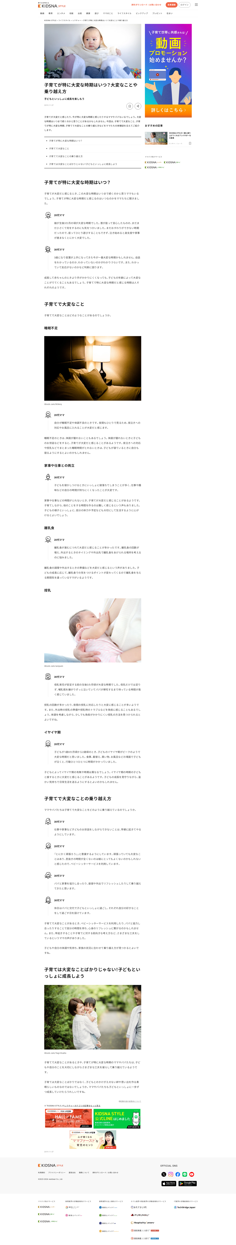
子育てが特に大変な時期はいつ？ (65, 141)
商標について (84, 1173)
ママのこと (108, 13)
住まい (170, 13)
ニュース (179, 143)
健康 (88, 13)
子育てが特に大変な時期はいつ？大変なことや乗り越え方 (105, 20)
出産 (80, 13)
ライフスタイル (124, 13)
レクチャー (77, 20)
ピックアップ (142, 13)
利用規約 (41, 1173)
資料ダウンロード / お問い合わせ (146, 5)
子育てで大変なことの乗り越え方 (66, 156)
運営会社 (72, 1173)
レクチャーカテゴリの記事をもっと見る (82, 1106)
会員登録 (172, 5)
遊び (97, 13)
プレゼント (157, 13)
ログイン (185, 5)
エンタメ (61, 13)
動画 (42, 13)
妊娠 (71, 13)
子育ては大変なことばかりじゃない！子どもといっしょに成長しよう (83, 164)
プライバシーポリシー (56, 1173)
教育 (51, 13)
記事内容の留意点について (130, 1101)
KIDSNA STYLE (50, 20)
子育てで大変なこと (59, 148)
